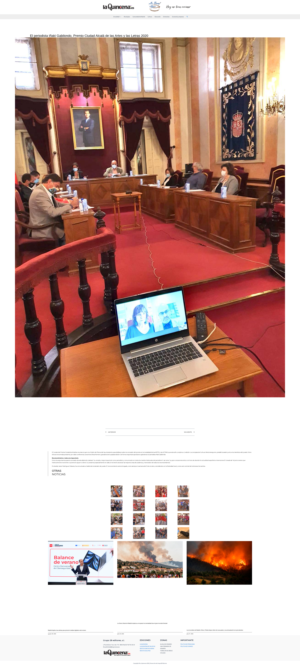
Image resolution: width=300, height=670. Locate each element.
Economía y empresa (178, 17)
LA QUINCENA (144, 644)
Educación (157, 17)
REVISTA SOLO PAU (145, 651)
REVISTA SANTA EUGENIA (147, 648)
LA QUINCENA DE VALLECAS (147, 646)
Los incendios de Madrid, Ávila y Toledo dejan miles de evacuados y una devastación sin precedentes (215, 630)
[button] (120, 16)
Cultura (150, 17)
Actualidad (116, 17)
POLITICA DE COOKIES (186, 646)
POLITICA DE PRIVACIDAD (187, 644)
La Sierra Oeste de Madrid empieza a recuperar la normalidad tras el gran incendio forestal (142, 623)
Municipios (127, 17)
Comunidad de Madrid (139, 17)
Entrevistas (166, 17)
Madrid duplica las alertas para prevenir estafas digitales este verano (67, 630)
